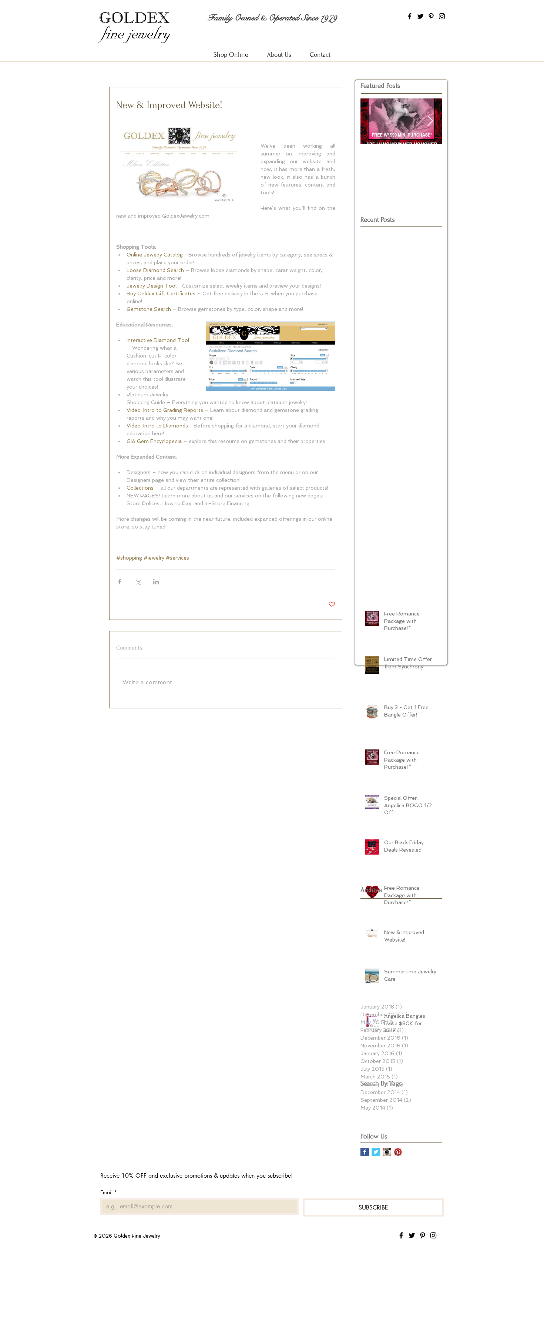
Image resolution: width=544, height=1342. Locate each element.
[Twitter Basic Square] (376, 1152)
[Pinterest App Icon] (398, 1152)
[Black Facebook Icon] (410, 16)
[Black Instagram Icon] (442, 16)
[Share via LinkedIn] (155, 581)
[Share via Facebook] (119, 581)
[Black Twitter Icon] (420, 16)
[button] (279, 54)
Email (108, 1192)
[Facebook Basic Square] (364, 1152)
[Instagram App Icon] (387, 1152)
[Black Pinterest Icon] (431, 16)
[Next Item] (430, 121)
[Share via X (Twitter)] (137, 581)
